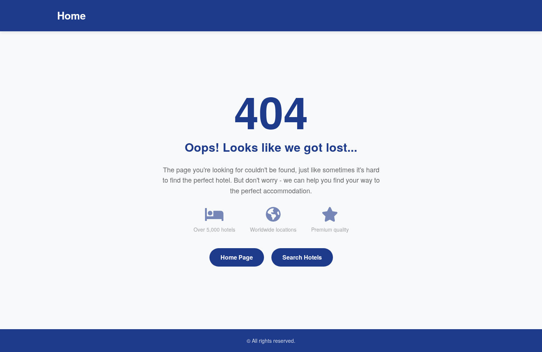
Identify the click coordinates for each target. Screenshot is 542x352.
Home (71, 15)
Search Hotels (302, 257)
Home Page (236, 257)
